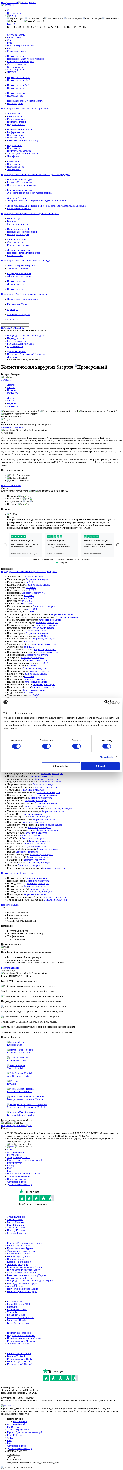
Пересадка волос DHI (18, 85)
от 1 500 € (29, 595)
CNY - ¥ (37, 27)
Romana (59, 18)
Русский (39, 21)
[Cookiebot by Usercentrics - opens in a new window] (106, 702)
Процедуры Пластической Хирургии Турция (30, 1280)
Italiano (115, 18)
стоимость (12, 393)
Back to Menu (20, 1421)
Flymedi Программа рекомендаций (24, 1160)
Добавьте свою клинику (19, 1184)
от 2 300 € (29, 692)
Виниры (11, 221)
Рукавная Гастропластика (20, 182)
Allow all (100, 766)
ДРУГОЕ (11, 72)
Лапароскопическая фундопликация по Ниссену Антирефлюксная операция (46, 205)
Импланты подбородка (19, 151)
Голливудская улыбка (18, 245)
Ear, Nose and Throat (17, 304)
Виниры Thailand (16, 1356)
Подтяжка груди (15, 137)
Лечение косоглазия (17, 284)
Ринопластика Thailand (19, 1353)
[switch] (46, 746)
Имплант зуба (14, 218)
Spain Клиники (15, 1219)
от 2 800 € (32, 665)
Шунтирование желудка (19, 179)
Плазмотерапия (15, 103)
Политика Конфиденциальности (23, 1173)
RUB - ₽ (71, 27)
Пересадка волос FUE (18, 77)
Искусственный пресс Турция (22, 1288)
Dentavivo (12, 1306)
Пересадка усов (15, 95)
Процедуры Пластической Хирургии (26, 59)
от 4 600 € (43, 663)
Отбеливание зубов (17, 239)
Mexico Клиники (15, 1222)
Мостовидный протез (18, 224)
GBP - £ (28, 27)
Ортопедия (12, 309)
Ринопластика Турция (18, 1245)
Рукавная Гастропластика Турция (24, 1243)
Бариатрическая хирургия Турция (24, 1267)
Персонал (12, 390)
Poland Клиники (15, 1225)
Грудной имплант (16, 119)
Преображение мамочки (19, 129)
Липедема (12, 357)
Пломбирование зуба (18, 234)
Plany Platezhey (14, 1163)
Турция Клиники (16, 1217)
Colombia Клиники (17, 1233)
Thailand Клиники (16, 1227)
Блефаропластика (16, 132)
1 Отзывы (6, 379)
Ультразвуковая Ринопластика (22, 153)
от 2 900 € (43, 636)
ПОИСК (5, 328)
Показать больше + (11, 485)
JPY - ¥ (53, 27)
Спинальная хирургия (18, 314)
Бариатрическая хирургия (20, 61)
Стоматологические (17, 64)
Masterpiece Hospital (17, 1320)
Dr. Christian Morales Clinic (20, 1317)
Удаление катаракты (17, 268)
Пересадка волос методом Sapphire (25, 101)
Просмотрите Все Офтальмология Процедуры (24, 294)
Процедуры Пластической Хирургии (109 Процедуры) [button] (29, 571)
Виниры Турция (15, 1259)
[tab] (61, 571)
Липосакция (13, 113)
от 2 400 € (28, 641)
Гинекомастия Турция (18, 1253)
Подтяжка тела (14, 145)
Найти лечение (15, 13)
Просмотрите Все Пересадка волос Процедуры (25, 108)
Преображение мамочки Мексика (24, 1338)
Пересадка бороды (16, 88)
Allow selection (61, 766)
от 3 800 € (32, 609)
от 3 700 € (29, 611)
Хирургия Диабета (16, 198)
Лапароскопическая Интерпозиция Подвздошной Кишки (36, 200)
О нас (10, 40)
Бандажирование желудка (20, 190)
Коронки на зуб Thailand (19, 1364)
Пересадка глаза (15, 289)
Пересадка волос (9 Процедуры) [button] (17, 873)
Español (78, 18)
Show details (106, 757)
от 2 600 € (27, 603)
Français (97, 18)
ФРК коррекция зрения (19, 276)
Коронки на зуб (15, 255)
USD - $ (20, 27)
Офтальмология (15, 67)
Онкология (12, 319)
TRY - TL (81, 27)
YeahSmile (12, 1312)
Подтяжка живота (16, 124)
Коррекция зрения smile (19, 273)
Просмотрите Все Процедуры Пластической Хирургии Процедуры (35, 174)
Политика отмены (16, 1179)
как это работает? (16, 35)
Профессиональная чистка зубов (23, 252)
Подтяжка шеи (14, 164)
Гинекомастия (14, 161)
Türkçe (20, 21)
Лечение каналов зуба (18, 250)
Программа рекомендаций (20, 45)
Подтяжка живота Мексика (21, 1335)
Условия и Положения (18, 1176)
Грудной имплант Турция (20, 1248)
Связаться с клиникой (12, 427)
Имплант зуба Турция (18, 1256)
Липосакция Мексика (18, 1343)
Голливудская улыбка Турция (22, 1283)
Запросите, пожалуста (31, 576)
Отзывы (11, 387)
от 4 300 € (29, 598)
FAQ (9, 43)
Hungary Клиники (16, 1230)
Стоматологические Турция (21, 1272)
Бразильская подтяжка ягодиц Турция (26, 1275)
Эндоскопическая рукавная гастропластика (29, 193)
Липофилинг (14, 156)
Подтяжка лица (15, 135)
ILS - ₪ (45, 27)
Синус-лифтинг (15, 242)
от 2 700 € (31, 582)
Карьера (11, 1165)
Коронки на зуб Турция (19, 1261)
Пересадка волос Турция (19, 1278)
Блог (9, 48)
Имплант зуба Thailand (18, 1361)
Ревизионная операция (19, 208)
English (21, 18)
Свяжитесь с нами (16, 51)
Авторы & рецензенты (18, 1157)
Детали (11, 384)
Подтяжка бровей (16, 166)
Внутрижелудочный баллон (21, 185)
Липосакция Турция (17, 1264)
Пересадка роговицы (18, 281)
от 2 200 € (27, 601)
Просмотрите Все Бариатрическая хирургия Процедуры (30, 213)
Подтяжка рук (14, 148)
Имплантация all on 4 (18, 229)
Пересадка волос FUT (18, 80)
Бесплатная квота (10, 967)
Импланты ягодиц (16, 121)
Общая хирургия (15, 69)
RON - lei (62, 27)
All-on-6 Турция (15, 1286)
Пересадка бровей (16, 93)
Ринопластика (14, 116)
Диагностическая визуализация (23, 299)
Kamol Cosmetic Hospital (19, 1323)
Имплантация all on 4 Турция (22, 1291)
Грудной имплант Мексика (21, 1341)
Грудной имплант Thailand (20, 1359)
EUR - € (11, 23)
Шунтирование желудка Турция (23, 1270)
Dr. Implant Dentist (16, 1315)
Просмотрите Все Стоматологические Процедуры (27, 260)
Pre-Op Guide (14, 37)
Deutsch (39, 18)
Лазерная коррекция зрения (21, 265)
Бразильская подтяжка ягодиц (22, 140)
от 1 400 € (31, 587)
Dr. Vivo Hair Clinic (17, 1309)
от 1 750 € (31, 590)
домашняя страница (17, 351)
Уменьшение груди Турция (21, 1251)
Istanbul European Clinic (19, 1304)
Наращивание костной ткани (22, 231)
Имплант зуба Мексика (19, 1333)
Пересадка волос (15, 56)
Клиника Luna (14, 1301)
